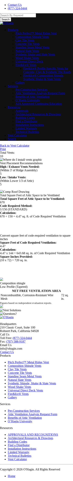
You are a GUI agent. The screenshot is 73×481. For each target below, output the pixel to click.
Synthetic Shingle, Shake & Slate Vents (32, 383)
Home (11, 476)
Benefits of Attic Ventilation (33, 96)
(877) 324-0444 (17, 8)
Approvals (22, 110)
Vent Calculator (17, 135)
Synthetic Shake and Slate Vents (35, 54)
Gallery (20, 82)
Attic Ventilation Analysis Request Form (40, 93)
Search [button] (6, 19)
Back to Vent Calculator (14, 145)
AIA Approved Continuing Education (39, 103)
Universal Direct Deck (29, 61)
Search (12, 139)
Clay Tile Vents (25, 40)
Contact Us (15, 4)
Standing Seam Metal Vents (32, 47)
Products (13, 29)
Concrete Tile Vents (28, 44)
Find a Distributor (26, 121)
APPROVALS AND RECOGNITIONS (33, 434)
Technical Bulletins (27, 132)
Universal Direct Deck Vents (25, 390)
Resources (14, 107)
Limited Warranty (26, 128)
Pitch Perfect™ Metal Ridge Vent (36, 33)
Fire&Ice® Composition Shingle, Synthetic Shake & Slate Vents (43, 77)
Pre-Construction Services (31, 89)
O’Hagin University (28, 100)
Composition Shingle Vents (32, 37)
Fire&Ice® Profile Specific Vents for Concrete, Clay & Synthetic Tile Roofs (47, 70)
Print (3, 149)
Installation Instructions (30, 125)
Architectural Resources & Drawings (38, 114)
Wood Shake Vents (27, 58)
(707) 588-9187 (16, 341)
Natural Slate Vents (27, 51)
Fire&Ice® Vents (26, 65)
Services (13, 86)
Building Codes (25, 117)
